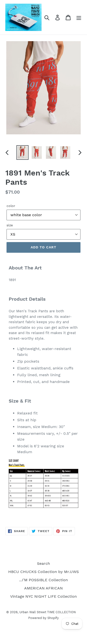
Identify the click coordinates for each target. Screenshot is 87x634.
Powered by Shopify (43, 618)
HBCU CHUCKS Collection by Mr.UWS (43, 571)
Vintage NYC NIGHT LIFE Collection (43, 596)
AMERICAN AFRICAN (43, 588)
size (10, 225)
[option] (22, 152)
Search (43, 563)
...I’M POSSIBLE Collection (43, 580)
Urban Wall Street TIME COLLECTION (47, 612)
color (11, 206)
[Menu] (78, 17)
